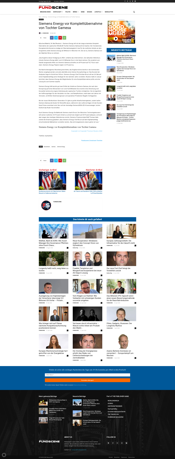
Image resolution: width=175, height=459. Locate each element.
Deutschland (47, 146)
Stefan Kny (75, 247)
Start (40, 17)
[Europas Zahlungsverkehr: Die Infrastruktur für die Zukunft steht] (111, 79)
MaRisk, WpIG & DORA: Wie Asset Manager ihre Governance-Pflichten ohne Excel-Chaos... (53, 243)
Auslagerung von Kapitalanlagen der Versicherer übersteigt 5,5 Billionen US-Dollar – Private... (52, 298)
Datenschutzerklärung (80, 385)
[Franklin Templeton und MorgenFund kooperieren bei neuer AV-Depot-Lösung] (111, 97)
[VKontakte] (126, 443)
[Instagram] (128, 1)
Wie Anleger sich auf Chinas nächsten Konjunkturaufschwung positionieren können (52, 325)
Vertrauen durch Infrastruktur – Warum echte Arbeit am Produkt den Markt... (86, 325)
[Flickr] (117, 443)
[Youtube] (135, 1)
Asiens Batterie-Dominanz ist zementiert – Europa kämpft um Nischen (120, 353)
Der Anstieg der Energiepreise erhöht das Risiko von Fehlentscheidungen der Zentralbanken (85, 354)
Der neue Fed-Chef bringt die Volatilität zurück (118, 269)
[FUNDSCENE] (40, 33)
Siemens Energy (61, 146)
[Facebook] (125, 1)
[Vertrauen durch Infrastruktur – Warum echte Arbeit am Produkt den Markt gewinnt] (87, 314)
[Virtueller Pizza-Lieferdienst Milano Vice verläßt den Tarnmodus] (43, 411)
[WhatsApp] (64, 38)
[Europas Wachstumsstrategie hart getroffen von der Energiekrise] (53, 341)
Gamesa (53, 146)
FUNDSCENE (46, 33)
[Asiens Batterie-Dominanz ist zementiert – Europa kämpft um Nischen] (121, 341)
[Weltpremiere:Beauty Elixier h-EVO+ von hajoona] (43, 402)
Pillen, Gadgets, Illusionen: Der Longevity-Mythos (119, 324)
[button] (134, 12)
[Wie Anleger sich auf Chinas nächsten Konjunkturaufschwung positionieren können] (53, 314)
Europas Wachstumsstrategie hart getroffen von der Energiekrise (53, 352)
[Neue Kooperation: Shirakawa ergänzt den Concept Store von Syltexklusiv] (111, 69)
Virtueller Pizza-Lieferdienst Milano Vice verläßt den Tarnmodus (57, 410)
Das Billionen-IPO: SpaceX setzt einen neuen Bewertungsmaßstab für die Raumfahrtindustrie (121, 298)
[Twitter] (130, 1)
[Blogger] (108, 443)
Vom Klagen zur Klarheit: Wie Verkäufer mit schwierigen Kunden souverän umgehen (87, 298)
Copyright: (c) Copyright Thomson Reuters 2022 (86, 131)
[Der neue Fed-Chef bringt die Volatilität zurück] (111, 107)
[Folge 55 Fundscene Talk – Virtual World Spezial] (43, 420)
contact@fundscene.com (78, 450)
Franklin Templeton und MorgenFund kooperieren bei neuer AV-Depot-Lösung (125, 96)
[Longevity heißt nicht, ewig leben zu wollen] (111, 88)
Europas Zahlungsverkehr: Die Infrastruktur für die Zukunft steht (126, 78)
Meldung (44, 17)
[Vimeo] (133, 1)
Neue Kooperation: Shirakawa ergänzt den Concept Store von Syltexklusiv (126, 68)
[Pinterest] (60, 38)
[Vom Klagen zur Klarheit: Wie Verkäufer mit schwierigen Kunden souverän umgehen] (87, 286)
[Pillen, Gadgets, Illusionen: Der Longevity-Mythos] (121, 314)
